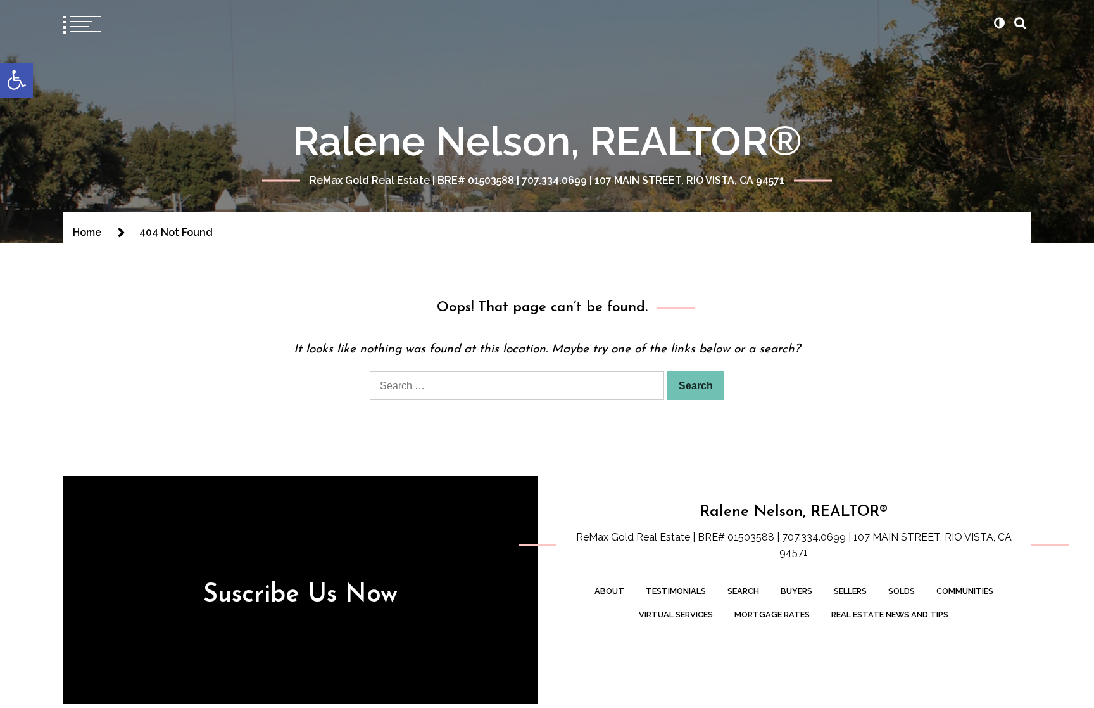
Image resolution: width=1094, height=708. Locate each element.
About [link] (609, 591)
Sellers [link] (850, 591)
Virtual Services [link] (676, 614)
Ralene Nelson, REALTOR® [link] (547, 141)
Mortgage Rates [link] (772, 614)
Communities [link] (964, 591)
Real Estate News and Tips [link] (889, 614)
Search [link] (743, 591)
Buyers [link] (796, 591)
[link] (16, 80)
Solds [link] (901, 591)
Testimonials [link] (676, 591)
